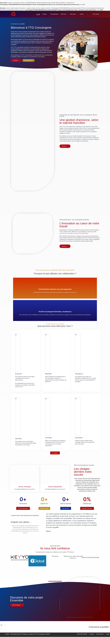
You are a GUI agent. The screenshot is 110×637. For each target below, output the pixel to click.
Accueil (38, 14)
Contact (82, 14)
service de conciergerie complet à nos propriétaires (74, 233)
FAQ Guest (63, 14)
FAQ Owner (73, 14)
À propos (44, 14)
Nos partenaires (54, 14)
